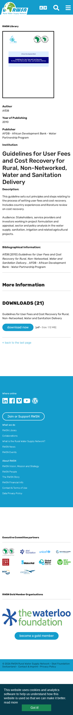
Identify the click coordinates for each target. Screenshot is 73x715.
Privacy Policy (48, 666)
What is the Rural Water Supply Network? (23, 441)
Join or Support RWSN (23, 416)
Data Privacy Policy (12, 493)
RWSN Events (9, 452)
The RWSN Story (10, 477)
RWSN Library (9, 430)
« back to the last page (16, 342)
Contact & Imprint (28, 666)
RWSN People (9, 471)
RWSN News (8, 446)
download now (18, 327)
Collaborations (10, 435)
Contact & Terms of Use (14, 488)
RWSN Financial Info (12, 482)
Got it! (35, 707)
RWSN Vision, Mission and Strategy (20, 466)
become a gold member (36, 636)
